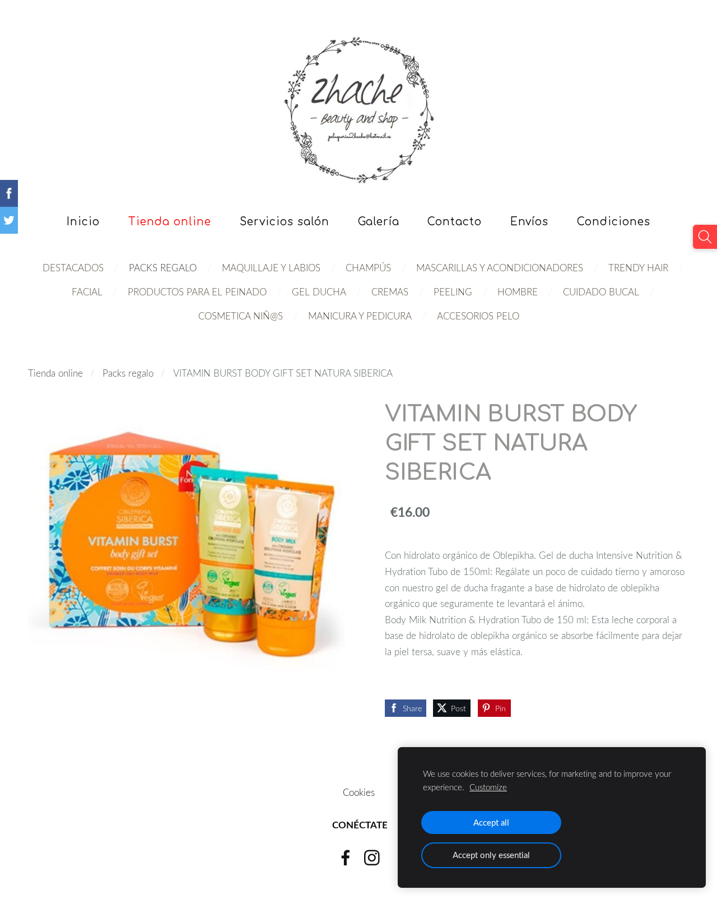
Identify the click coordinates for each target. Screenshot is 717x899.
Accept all (491, 822)
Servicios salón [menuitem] (284, 222)
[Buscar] (705, 237)
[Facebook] (345, 857)
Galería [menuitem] (378, 222)
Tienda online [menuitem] (169, 222)
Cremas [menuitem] (389, 291)
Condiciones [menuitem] (613, 222)
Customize (488, 787)
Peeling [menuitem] (453, 291)
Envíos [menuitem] (529, 222)
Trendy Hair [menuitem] (638, 267)
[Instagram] (372, 857)
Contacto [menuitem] (454, 222)
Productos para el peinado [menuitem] (197, 291)
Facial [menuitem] (87, 291)
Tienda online (55, 373)
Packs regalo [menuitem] (163, 267)
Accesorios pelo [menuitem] (478, 315)
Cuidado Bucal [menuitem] (601, 291)
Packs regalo (128, 373)
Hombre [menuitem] (517, 291)
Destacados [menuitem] (73, 267)
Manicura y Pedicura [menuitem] (360, 315)
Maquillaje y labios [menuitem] (271, 267)
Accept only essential (491, 854)
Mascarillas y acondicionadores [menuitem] (499, 267)
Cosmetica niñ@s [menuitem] (240, 315)
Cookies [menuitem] (359, 792)
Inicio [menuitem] (83, 222)
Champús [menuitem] (368, 267)
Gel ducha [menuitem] (319, 291)
